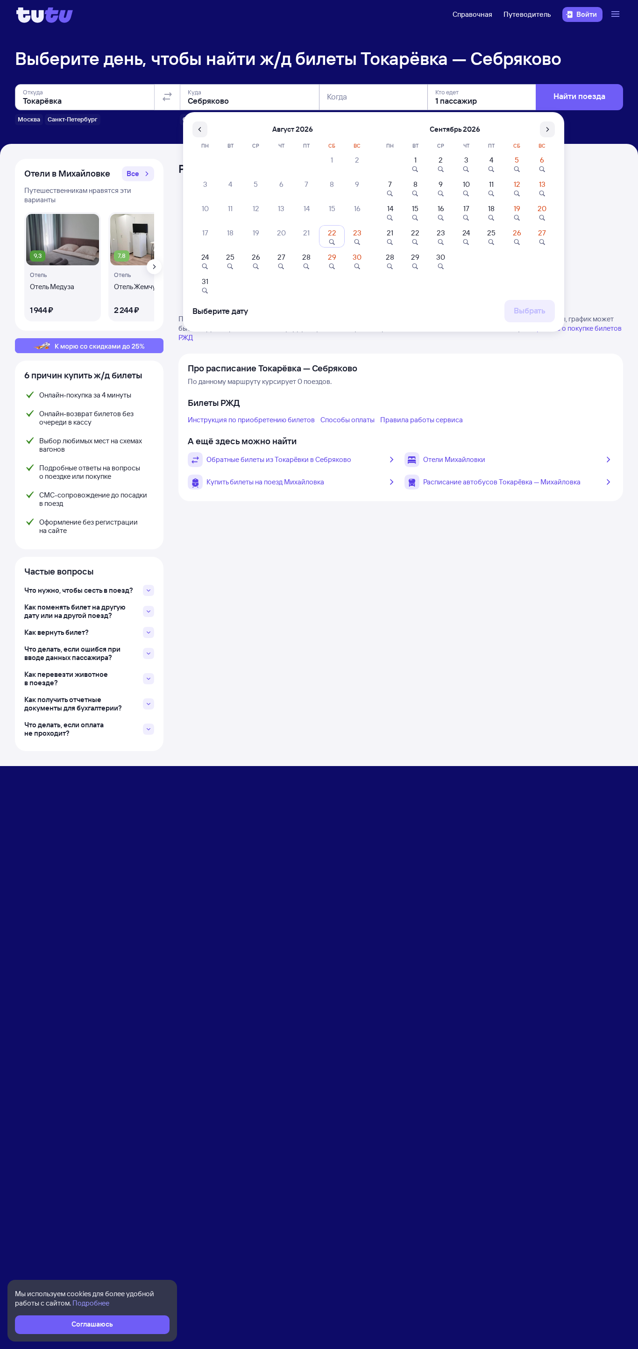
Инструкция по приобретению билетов (251, 419)
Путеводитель (527, 14)
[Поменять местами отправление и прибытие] (167, 97)
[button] (138, 173)
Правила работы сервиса (421, 419)
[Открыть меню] (616, 14)
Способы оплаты (347, 419)
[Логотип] (44, 14)
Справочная (472, 14)
